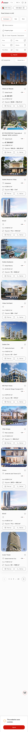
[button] (14, 25)
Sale (16, 19)
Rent (23, 19)
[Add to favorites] (25, 89)
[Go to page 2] (24, 579)
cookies (10, 722)
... (15, 579)
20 (18, 579)
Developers (6, 19)
